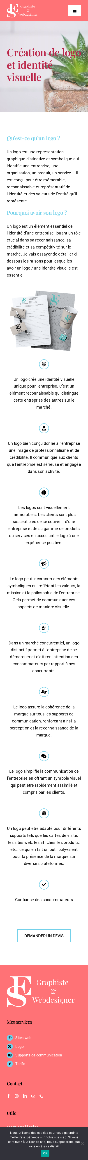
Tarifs (20, 1064)
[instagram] (17, 1096)
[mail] (33, 1096)
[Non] (82, 1143)
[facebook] (8, 1096)
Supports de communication (38, 1055)
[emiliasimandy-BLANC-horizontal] (22, 5)
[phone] (41, 1096)
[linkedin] (25, 1096)
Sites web (23, 1038)
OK (45, 1153)
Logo (19, 1046)
